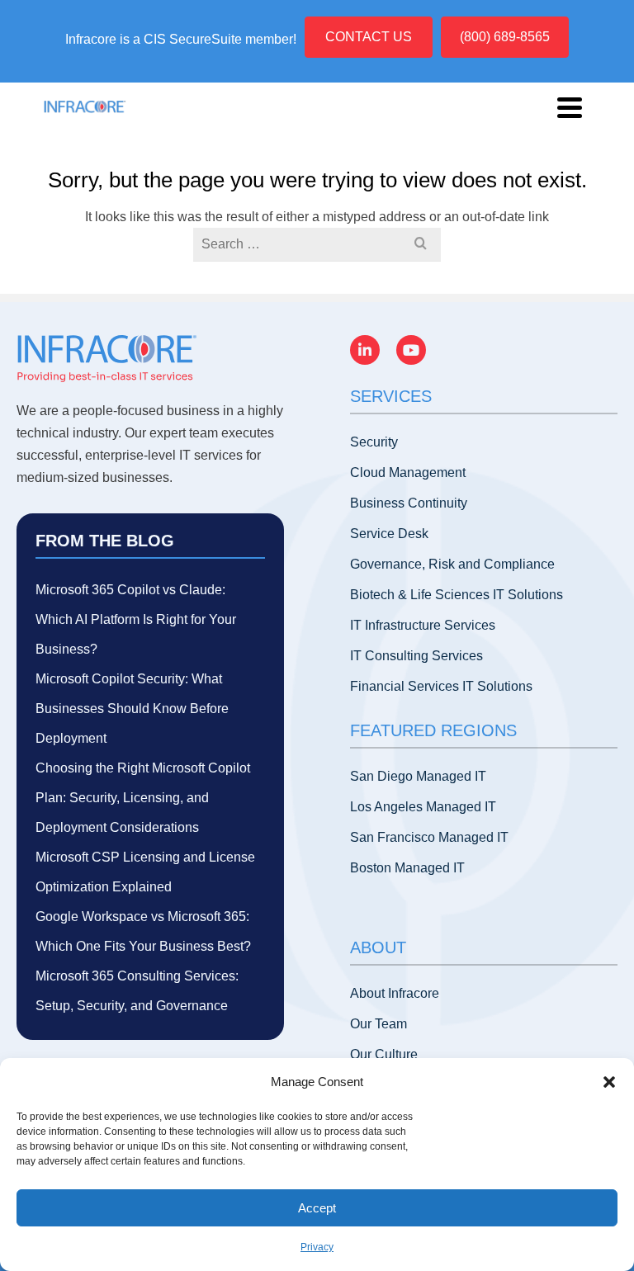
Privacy (317, 1247)
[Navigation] (569, 107)
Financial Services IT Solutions (441, 686)
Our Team (378, 1024)
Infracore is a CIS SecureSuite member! (180, 39)
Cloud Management (408, 472)
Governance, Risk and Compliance (452, 564)
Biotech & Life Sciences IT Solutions (456, 595)
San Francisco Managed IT (429, 837)
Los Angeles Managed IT (423, 807)
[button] (609, 1082)
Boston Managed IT (407, 868)
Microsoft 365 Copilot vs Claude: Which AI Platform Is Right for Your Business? (135, 619)
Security (374, 442)
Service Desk (389, 534)
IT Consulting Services (416, 656)
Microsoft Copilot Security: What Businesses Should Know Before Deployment (132, 708)
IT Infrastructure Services (422, 625)
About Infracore (394, 993)
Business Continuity (408, 503)
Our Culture (384, 1054)
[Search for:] (317, 244)
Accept (317, 1208)
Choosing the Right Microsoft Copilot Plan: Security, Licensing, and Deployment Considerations (142, 797)
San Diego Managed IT (418, 776)
